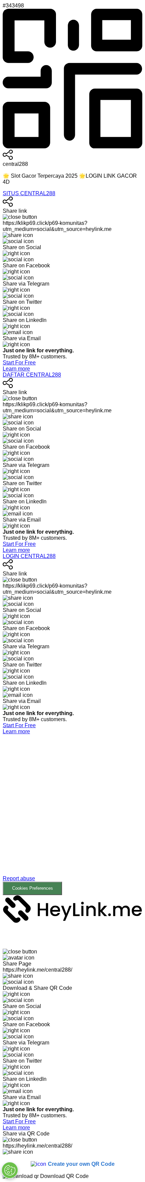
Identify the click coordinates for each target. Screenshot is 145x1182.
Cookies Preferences (32, 888)
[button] (72, 815)
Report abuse (19, 878)
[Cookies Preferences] (9, 1170)
